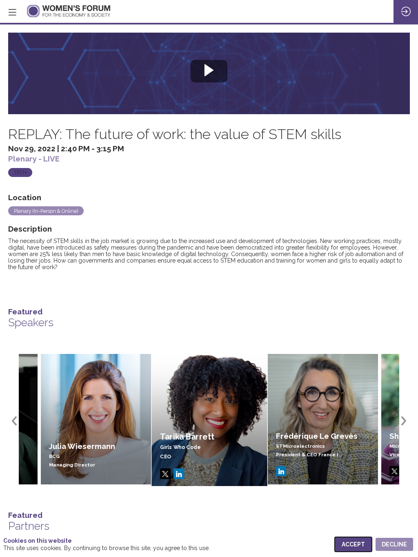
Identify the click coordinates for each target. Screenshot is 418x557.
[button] (12, 12)
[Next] (402, 421)
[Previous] (15, 421)
